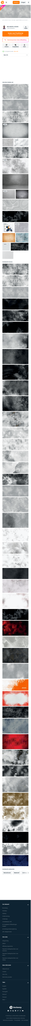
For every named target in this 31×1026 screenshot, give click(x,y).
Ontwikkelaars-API (7, 962)
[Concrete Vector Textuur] (7, 144)
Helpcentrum (5, 1009)
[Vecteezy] (2, 2)
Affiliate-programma (7, 986)
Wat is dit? (16, 51)
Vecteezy (4, 951)
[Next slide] (25, 913)
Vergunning (5, 981)
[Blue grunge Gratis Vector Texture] (8, 277)
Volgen (25, 28)
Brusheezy (5, 948)
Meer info (6, 57)
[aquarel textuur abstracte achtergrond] (15, 725)
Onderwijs (5, 959)
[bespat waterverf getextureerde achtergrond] (15, 176)
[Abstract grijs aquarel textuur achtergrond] (19, 277)
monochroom (7, 913)
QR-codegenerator (7, 972)
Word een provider (7, 1017)
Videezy (4, 953)
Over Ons (4, 1014)
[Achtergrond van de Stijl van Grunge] (8, 268)
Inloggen (23, 2)
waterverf (16, 913)
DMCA (3, 983)
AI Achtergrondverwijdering (9, 969)
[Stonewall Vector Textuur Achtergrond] (9, 258)
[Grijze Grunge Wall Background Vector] (8, 214)
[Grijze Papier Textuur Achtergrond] (8, 204)
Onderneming (6, 956)
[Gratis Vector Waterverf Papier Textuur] (7, 295)
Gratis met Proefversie (15, 33)
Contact (4, 1012)
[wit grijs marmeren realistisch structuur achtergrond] (9, 153)
